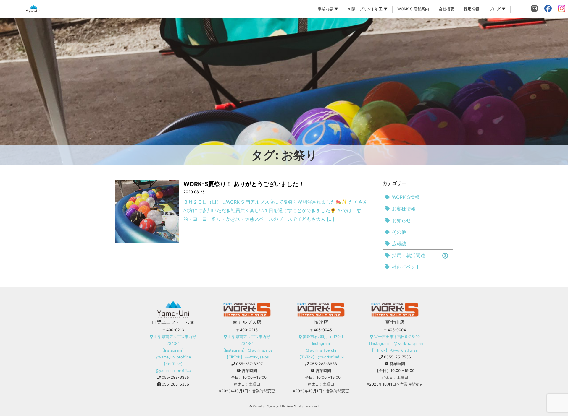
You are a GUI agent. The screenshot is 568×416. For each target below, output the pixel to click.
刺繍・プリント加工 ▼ (368, 9)
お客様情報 (404, 209)
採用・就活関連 (408, 255)
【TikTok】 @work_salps (247, 357)
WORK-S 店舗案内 (413, 9)
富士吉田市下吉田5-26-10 (397, 336)
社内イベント (406, 267)
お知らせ (401, 220)
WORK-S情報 (405, 197)
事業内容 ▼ (328, 9)
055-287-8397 (249, 364)
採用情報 (471, 9)
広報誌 (399, 243)
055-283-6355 (175, 377)
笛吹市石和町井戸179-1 (323, 336)
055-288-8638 (323, 364)
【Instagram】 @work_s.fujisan (395, 343)
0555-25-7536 (397, 357)
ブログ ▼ (497, 9)
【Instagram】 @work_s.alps (247, 350)
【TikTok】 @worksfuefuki (320, 357)
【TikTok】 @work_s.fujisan (394, 350)
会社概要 (446, 9)
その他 (399, 232)
